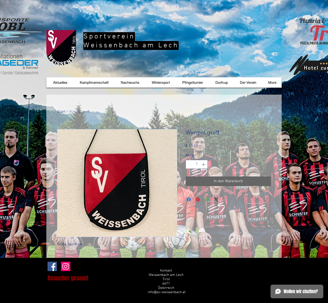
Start (61, 111)
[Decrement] (189, 164)
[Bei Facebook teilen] (189, 199)
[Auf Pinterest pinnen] (198, 199)
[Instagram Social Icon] (65, 266)
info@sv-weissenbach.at (167, 292)
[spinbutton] (196, 164)
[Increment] (204, 164)
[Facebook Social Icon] (52, 266)
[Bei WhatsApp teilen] (207, 199)
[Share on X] (216, 199)
